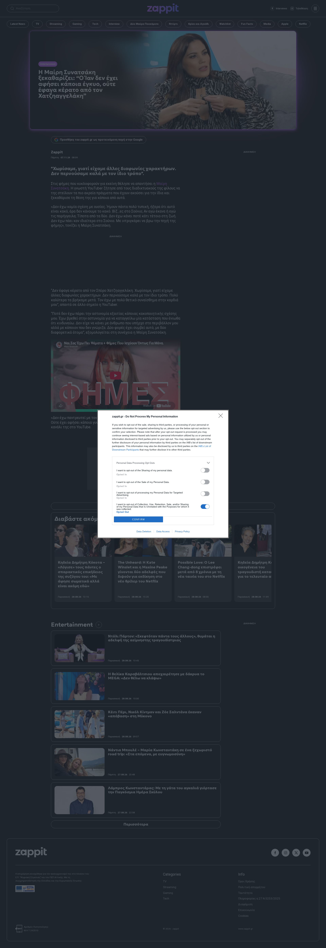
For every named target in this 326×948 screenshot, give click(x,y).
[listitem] (163, 463)
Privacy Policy (182, 531)
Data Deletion (144, 531)
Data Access (163, 531)
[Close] (222, 417)
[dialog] (163, 474)
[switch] (205, 470)
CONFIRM (138, 519)
